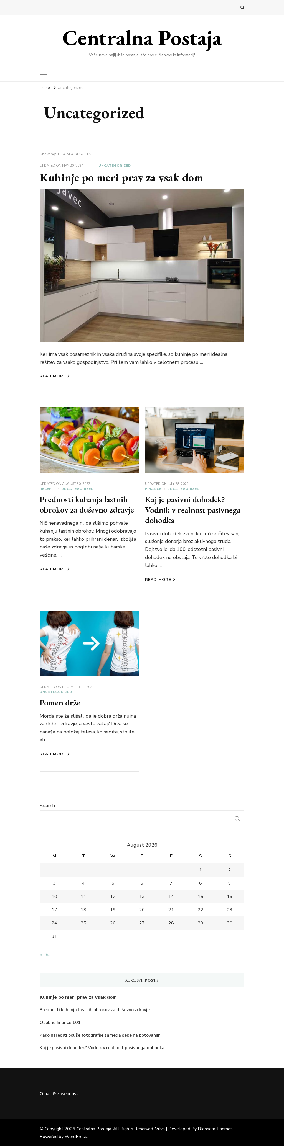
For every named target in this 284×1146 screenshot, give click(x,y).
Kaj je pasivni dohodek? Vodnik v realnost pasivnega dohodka (192, 510)
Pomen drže (60, 702)
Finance (153, 488)
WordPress (76, 1137)
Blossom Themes (215, 1129)
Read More (53, 376)
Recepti (47, 488)
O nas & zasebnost (59, 1094)
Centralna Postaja (142, 37)
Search (47, 805)
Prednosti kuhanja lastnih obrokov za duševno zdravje (87, 504)
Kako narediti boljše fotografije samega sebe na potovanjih (100, 1035)
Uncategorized (114, 165)
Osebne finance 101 (60, 1022)
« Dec (46, 954)
